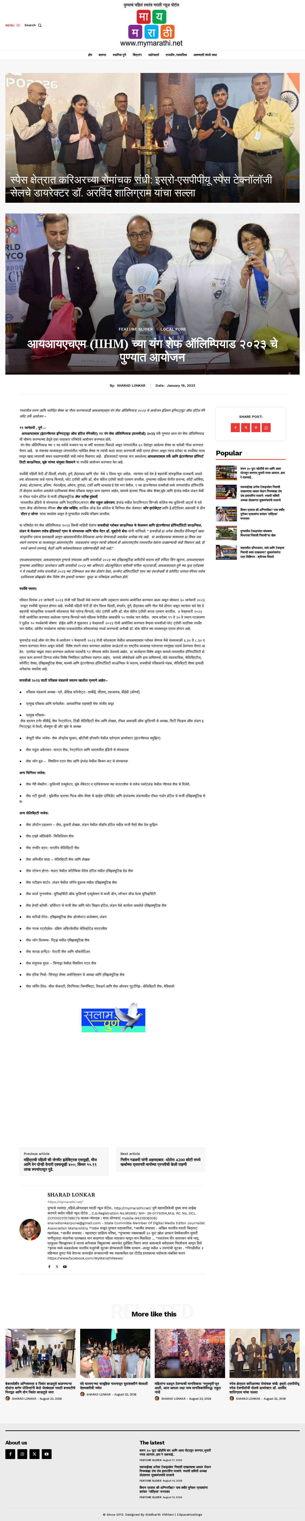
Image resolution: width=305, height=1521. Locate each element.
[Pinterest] (255, 427)
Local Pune (173, 329)
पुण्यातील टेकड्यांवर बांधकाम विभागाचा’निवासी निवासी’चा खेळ (258, 533)
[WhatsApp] (266, 427)
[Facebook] (49, 1265)
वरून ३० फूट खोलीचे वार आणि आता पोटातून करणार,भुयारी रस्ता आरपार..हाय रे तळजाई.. (262, 472)
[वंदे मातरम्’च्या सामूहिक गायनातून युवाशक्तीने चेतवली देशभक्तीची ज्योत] (115, 1353)
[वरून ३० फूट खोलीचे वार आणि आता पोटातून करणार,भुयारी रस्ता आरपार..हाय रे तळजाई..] (226, 472)
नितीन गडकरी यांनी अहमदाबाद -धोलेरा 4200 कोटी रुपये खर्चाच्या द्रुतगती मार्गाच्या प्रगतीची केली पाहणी (161, 1162)
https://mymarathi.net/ (65, 1202)
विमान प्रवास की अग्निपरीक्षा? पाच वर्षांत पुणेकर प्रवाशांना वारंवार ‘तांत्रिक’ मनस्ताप (262, 514)
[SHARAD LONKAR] (30, 1229)
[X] (57, 1265)
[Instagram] (22, 1454)
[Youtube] (65, 1265)
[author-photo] (8, 1398)
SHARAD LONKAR (131, 386)
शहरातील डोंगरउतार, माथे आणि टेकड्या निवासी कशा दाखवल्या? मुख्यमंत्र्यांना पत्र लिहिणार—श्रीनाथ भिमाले (262, 552)
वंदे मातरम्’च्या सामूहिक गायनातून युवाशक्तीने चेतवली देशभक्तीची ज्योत (114, 1386)
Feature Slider (136, 329)
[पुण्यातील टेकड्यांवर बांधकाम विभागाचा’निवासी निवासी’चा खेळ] (226, 533)
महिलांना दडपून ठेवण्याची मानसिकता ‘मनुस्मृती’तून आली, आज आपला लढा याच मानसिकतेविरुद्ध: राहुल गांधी (188, 1388)
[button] (34, 25)
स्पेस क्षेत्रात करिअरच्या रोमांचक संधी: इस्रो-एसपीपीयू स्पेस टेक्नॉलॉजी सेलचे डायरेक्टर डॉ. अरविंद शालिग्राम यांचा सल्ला (264, 1388)
